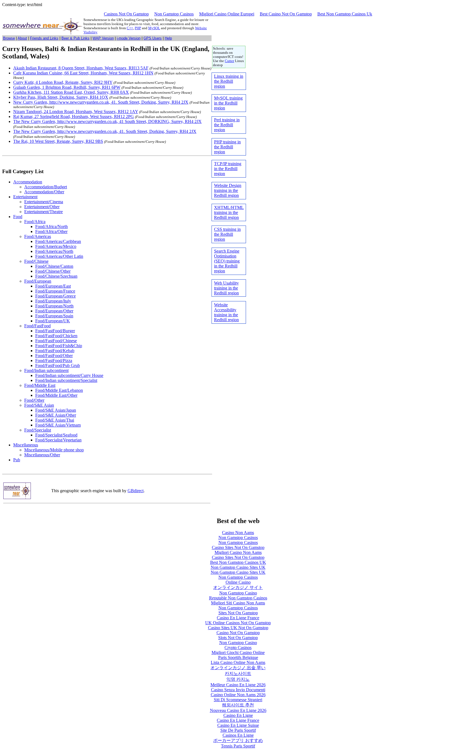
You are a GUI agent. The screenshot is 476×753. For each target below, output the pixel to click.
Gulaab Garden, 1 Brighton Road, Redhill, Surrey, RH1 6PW (66, 87)
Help (168, 38)
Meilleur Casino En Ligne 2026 (238, 684)
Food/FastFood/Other (54, 355)
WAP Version (103, 38)
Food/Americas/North (54, 251)
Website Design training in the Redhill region (227, 190)
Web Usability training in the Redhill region (226, 288)
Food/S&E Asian (39, 405)
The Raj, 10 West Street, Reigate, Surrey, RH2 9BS (58, 141)
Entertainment (25, 196)
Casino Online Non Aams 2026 (238, 694)
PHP (138, 28)
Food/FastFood (37, 325)
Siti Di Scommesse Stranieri (238, 699)
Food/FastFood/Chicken (56, 335)
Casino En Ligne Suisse (238, 725)
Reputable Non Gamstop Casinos (238, 598)
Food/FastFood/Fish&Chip (58, 345)
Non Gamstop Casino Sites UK (238, 567)
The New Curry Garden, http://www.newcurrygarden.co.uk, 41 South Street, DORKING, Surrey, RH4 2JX (107, 121)
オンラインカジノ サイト (238, 587)
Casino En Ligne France (238, 617)
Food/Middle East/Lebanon (59, 390)
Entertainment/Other (42, 206)
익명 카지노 (238, 679)
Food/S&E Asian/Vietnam (58, 425)
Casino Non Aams (238, 532)
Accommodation (27, 181)
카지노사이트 (238, 673)
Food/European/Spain (54, 315)
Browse (9, 38)
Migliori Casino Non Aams (238, 552)
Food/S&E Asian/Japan (55, 410)
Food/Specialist (37, 430)
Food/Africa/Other (51, 231)
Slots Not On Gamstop (238, 637)
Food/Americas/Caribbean (58, 241)
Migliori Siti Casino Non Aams (238, 603)
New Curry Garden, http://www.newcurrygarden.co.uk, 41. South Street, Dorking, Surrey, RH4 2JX (100, 102)
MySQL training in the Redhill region (228, 103)
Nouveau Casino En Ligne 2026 (238, 710)
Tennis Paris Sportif (238, 746)
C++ (130, 28)
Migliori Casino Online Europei (226, 14)
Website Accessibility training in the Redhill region (226, 312)
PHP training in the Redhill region (227, 147)
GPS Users (153, 38)
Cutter (229, 61)
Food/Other (34, 400)
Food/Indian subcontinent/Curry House (69, 375)
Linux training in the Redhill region (228, 81)
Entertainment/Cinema (43, 201)
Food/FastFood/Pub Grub (57, 365)
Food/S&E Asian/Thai (54, 420)
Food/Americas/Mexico (55, 246)
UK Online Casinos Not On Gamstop (238, 622)
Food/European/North (54, 306)
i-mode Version (128, 38)
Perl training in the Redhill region (227, 124)
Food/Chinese (36, 261)
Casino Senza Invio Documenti (238, 689)
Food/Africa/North (51, 226)
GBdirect (136, 490)
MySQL (154, 28)
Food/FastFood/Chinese (56, 340)
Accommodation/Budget (45, 186)
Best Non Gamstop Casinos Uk (344, 14)
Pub (16, 459)
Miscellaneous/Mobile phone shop (54, 449)
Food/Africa (34, 221)
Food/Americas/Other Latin (59, 256)
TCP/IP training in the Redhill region (227, 168)
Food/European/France (55, 291)
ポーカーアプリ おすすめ (238, 740)
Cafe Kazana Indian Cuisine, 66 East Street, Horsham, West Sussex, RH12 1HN (83, 73)
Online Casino (238, 582)
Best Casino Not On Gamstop (286, 14)
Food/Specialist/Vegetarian (58, 440)
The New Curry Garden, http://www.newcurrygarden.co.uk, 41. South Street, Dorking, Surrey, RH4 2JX (104, 131)
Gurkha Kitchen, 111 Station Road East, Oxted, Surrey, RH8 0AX (71, 92)
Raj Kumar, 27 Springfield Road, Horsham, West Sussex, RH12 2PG (73, 116)
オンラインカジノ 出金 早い (238, 667)
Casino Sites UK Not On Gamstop (238, 627)
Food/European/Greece (55, 296)
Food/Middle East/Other (56, 395)
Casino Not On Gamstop (238, 632)
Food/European (37, 281)
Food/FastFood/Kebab (54, 350)
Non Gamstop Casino (238, 593)
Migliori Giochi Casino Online (238, 652)
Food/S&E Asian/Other (55, 415)
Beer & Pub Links (75, 38)
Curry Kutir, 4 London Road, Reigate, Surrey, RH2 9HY (62, 82)
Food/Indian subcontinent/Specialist (66, 380)
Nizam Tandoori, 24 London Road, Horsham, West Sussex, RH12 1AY (75, 111)
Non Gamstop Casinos (174, 14)
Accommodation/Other (44, 191)
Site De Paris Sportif (238, 730)
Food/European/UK (52, 320)
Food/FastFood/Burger (55, 330)
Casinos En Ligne (238, 735)
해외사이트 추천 (238, 705)
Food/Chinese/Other (53, 271)
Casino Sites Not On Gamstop (238, 547)
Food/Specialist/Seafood (56, 435)
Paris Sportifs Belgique (238, 657)
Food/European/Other (54, 311)
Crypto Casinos (238, 647)
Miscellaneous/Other (42, 454)
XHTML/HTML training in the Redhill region (229, 212)
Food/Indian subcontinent (46, 370)
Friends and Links (44, 38)
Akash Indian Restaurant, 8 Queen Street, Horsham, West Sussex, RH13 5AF (80, 68)
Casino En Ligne (238, 715)
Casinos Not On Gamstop (126, 14)
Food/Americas (37, 236)
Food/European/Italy (53, 301)
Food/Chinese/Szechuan (56, 276)
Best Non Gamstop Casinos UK (238, 562)
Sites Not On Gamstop (238, 612)
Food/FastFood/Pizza (53, 360)
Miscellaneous (25, 445)
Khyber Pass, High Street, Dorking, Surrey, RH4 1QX (60, 97)
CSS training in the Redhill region (227, 234)
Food (17, 216)
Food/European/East (53, 286)
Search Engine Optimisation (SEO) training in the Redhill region (227, 261)
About (22, 38)
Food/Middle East (39, 385)
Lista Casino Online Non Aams (238, 662)
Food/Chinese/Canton (54, 266)
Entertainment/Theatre (43, 211)
